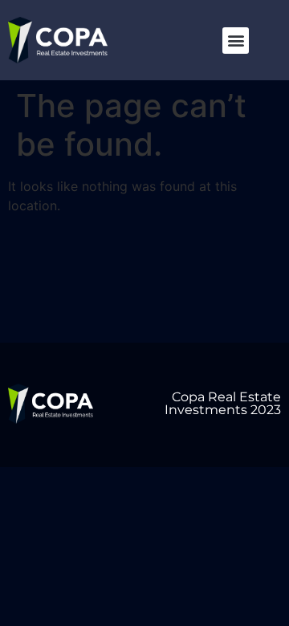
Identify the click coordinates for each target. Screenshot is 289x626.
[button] (235, 40)
